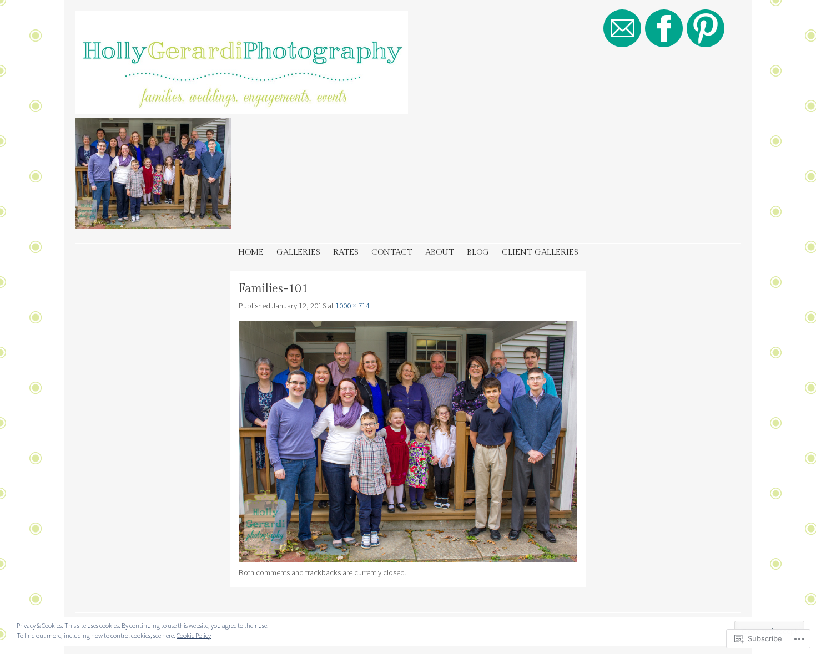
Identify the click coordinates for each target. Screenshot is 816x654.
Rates (346, 252)
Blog (478, 252)
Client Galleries (540, 252)
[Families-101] (408, 560)
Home (251, 252)
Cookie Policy (194, 635)
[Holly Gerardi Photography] (241, 110)
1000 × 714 (352, 306)
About (439, 252)
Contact (391, 252)
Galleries (298, 252)
